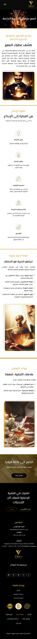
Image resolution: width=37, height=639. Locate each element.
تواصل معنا (26, 619)
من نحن (18, 623)
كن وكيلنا (9, 614)
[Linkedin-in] (14, 575)
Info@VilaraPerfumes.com (19, 529)
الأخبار (29, 614)
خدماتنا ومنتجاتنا (13, 619)
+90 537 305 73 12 (19, 535)
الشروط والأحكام (18, 598)
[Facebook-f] (28, 575)
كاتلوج (18, 591)
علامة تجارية (20, 614)
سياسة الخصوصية (18, 594)
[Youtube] (9, 575)
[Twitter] (18, 575)
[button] (5, 4)
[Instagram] (23, 575)
